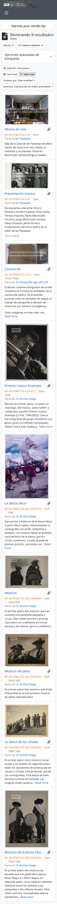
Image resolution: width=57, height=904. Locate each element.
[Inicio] (28, 4)
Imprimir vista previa (17, 68)
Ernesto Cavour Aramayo (23, 386)
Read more (11, 316)
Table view (29, 74)
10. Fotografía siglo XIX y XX (31, 282)
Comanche (12, 269)
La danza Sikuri (15, 503)
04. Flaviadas (22, 138)
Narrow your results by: (28, 26)
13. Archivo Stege (25, 399)
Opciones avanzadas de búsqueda (22, 57)
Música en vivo (15, 129)
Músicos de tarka (17, 671)
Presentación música (20, 194)
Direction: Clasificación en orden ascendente (27, 86)
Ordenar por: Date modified (18, 80)
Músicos (11, 593)
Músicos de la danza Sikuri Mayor (24, 852)
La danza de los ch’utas (21, 742)
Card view (11, 74)
